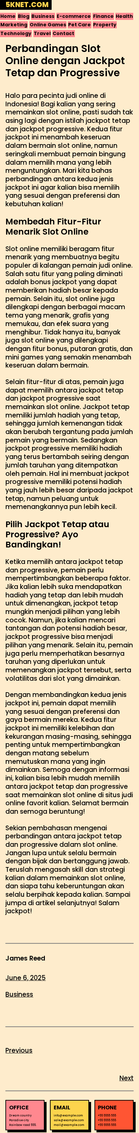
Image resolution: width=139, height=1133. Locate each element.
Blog (23, 16)
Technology (15, 33)
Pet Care (79, 24)
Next (126, 1078)
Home (8, 16)
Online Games (48, 24)
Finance (103, 16)
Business (42, 16)
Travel (42, 33)
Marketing (13, 24)
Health (124, 16)
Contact (63, 33)
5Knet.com (27, 4)
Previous (18, 1050)
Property (104, 24)
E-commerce (74, 16)
